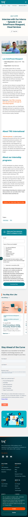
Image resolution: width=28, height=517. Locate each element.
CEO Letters (4, 486)
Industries (3, 471)
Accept (14, 508)
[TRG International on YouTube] (11, 456)
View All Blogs (4, 297)
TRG (11, 220)
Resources (18, 463)
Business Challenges (6, 469)
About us (17, 480)
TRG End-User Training (20, 476)
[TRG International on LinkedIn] (3, 456)
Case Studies (4, 483)
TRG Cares (17, 488)
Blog (16, 469)
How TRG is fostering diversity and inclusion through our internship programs (12, 101)
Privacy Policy (8, 505)
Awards (16, 486)
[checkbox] (14, 252)
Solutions (4, 463)
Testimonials (18, 490)
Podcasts (17, 467)
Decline (14, 512)
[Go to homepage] (3, 2)
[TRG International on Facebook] (7, 456)
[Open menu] (25, 2)
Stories (3, 480)
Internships (5, 220)
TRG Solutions (4, 467)
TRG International (7, 136)
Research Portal (18, 474)
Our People (17, 483)
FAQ (16, 471)
